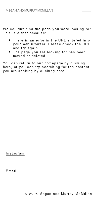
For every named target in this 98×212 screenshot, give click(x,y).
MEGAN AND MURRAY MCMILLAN (29, 10)
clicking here (52, 70)
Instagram (15, 153)
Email (11, 171)
